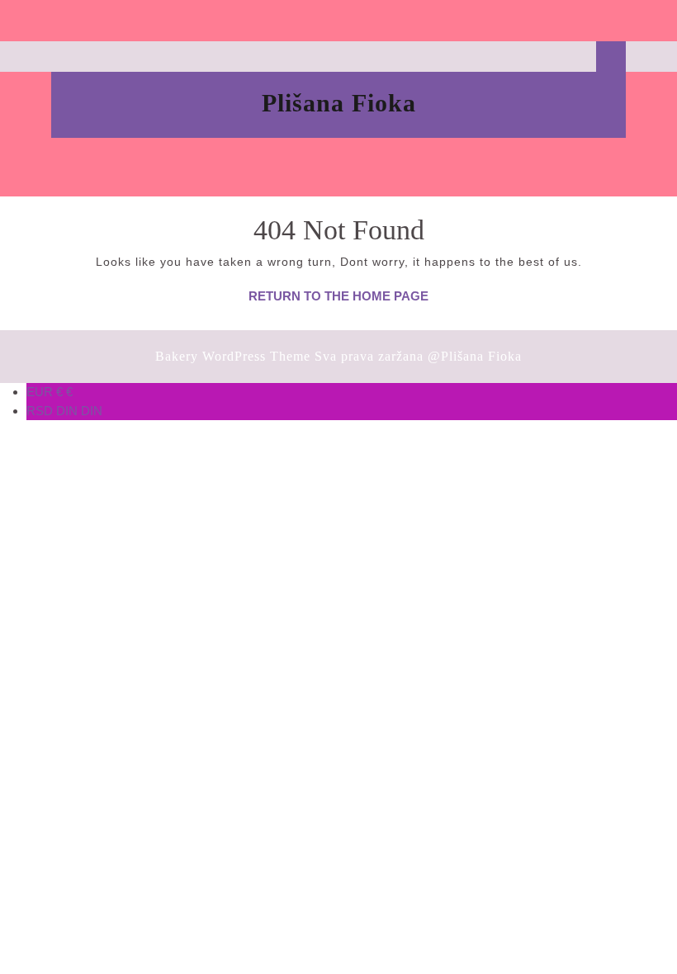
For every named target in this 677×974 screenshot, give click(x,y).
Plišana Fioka (339, 102)
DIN (64, 411)
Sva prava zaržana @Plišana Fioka (418, 356)
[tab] (339, 20)
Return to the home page (338, 296)
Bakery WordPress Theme (232, 356)
